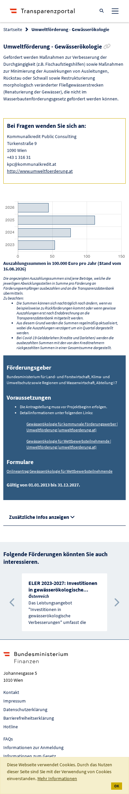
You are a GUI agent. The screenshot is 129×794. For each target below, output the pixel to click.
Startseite (12, 29)
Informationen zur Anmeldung (33, 747)
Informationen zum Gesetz (29, 756)
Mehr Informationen (57, 778)
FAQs (8, 739)
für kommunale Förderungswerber (86, 423)
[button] (12, 602)
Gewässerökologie (41, 423)
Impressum (14, 701)
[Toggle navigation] (115, 11)
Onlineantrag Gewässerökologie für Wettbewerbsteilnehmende (59, 471)
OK (116, 785)
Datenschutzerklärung (25, 709)
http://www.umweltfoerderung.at (40, 171)
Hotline (10, 727)
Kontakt (11, 692)
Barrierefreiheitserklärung (28, 718)
